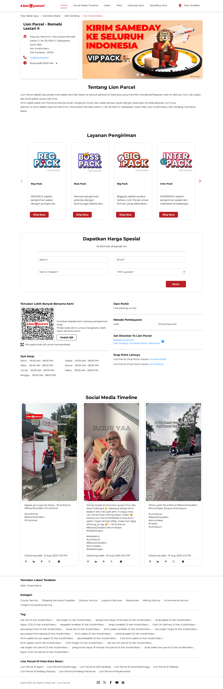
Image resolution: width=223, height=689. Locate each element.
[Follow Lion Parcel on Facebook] (111, 683)
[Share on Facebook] (26, 562)
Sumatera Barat (52, 15)
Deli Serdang (72, 15)
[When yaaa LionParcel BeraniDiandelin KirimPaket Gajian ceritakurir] (173, 452)
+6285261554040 (39, 57)
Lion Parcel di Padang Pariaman (77, 671)
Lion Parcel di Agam (32, 666)
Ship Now (39, 214)
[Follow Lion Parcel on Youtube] (118, 683)
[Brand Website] (124, 683)
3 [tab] (147, 74)
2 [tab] (142, 74)
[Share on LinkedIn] (34, 562)
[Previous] (22, 181)
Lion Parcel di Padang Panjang (38, 671)
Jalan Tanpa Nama (30, 585)
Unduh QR (66, 337)
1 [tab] (137, 74)
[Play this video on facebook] (49, 452)
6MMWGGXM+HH (123, 340)
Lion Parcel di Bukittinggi (61, 666)
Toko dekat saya (29, 15)
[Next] (201, 181)
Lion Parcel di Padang (165, 666)
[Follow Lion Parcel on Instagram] (99, 683)
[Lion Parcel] (32, 5)
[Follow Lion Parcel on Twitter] (105, 683)
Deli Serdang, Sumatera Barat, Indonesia (136, 343)
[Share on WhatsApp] (58, 562)
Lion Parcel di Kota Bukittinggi (132, 666)
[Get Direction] (163, 342)
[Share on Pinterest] (42, 562)
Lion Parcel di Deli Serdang (95, 666)
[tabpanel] (142, 49)
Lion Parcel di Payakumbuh (114, 671)
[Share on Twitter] (50, 562)
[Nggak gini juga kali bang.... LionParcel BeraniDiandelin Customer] (49, 452)
